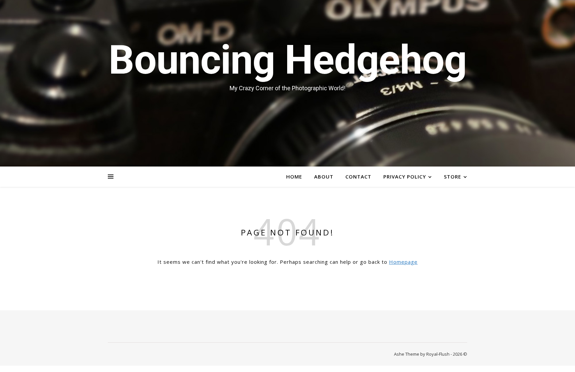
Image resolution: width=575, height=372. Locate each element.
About (323, 176)
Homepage (403, 261)
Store (452, 176)
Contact (358, 176)
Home (294, 176)
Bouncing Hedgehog (287, 60)
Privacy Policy (404, 176)
